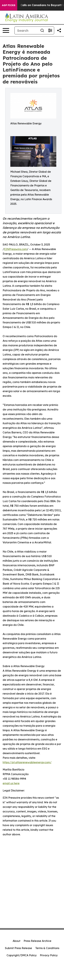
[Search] (42, 30)
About (16, 941)
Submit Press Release (18, 948)
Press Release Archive (37, 941)
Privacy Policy (49, 955)
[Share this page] (59, 30)
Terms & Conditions (47, 948)
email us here (11, 783)
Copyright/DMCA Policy (22, 955)
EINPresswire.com (15, 249)
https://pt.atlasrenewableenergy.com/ (27, 762)
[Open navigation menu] (6, 30)
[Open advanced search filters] (50, 30)
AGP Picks (8, 5)
